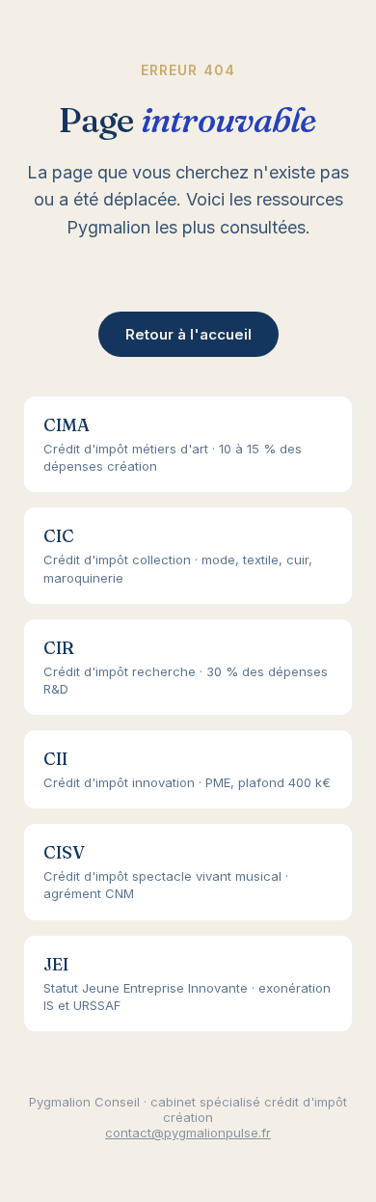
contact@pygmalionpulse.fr (188, 1132)
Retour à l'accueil (188, 334)
